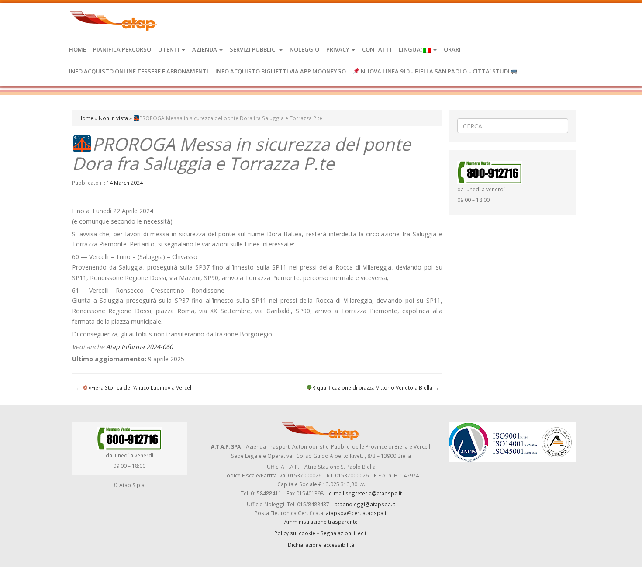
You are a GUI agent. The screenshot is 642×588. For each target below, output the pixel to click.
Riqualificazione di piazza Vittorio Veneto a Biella (375, 387)
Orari (452, 49)
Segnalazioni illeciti (344, 532)
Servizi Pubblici (254, 49)
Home (77, 49)
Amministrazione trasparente (321, 521)
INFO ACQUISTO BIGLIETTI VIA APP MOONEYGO (280, 71)
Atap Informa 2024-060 (139, 346)
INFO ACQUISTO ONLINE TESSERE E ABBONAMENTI (138, 71)
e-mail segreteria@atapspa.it (365, 493)
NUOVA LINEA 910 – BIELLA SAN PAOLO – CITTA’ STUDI (435, 71)
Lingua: (411, 49)
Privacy (338, 49)
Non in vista (113, 117)
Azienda (205, 49)
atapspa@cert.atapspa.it (357, 512)
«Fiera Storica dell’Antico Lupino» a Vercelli (135, 387)
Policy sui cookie (294, 532)
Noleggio (304, 49)
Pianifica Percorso (122, 49)
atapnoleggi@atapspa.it (365, 504)
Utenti (169, 49)
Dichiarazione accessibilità (321, 544)
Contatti (377, 49)
